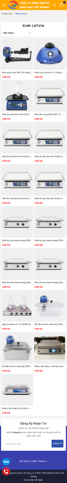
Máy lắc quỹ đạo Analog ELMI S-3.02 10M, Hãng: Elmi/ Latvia (17, 240)
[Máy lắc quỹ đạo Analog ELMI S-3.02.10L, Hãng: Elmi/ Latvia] (49, 222)
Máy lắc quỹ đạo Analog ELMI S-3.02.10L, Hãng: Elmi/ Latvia (50, 240)
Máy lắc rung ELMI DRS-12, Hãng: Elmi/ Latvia (50, 114)
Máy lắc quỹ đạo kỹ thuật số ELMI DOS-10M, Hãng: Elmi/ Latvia (17, 156)
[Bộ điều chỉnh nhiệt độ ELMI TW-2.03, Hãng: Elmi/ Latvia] (49, 305)
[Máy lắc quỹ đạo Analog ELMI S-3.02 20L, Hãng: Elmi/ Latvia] (49, 264)
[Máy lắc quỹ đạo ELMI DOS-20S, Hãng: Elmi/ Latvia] (17, 95)
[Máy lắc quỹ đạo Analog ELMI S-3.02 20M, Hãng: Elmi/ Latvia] (17, 264)
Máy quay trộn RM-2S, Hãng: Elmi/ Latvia (17, 72)
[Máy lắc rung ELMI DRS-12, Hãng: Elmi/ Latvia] (49, 95)
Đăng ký (57, 443)
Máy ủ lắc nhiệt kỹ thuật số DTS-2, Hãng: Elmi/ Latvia (17, 408)
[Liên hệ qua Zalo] (6, 462)
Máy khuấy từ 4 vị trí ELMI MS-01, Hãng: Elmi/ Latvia (17, 324)
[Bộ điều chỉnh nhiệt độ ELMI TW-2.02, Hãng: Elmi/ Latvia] (17, 347)
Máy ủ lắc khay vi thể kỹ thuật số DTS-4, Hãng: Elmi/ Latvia (50, 366)
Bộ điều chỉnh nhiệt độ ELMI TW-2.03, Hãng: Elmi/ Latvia (50, 324)
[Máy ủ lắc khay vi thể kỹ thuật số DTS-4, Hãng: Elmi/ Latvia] (49, 347)
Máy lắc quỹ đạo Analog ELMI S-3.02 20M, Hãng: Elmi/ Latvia (17, 282)
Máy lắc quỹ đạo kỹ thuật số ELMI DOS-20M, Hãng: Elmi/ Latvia (50, 156)
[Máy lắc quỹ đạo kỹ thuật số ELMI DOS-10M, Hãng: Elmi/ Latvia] (17, 137)
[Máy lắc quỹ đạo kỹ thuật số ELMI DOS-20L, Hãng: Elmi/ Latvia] (17, 180)
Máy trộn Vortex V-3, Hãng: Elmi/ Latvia (50, 72)
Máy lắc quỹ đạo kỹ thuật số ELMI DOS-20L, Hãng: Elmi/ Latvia (17, 198)
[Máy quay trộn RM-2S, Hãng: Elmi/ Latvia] (17, 54)
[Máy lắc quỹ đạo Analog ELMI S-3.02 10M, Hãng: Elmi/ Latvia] (17, 222)
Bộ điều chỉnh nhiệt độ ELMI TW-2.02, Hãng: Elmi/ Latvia (17, 366)
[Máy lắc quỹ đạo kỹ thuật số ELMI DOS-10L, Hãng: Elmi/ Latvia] (49, 180)
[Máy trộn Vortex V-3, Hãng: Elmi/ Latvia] (49, 54)
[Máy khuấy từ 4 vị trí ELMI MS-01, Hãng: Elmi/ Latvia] (17, 305)
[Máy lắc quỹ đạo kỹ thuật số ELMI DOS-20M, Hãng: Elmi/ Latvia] (49, 137)
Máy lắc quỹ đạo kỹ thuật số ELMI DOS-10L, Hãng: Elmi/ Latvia (50, 198)
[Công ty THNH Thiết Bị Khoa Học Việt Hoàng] (29, 5)
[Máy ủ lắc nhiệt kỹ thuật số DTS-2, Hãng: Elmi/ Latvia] (17, 389)
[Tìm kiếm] (54, 5)
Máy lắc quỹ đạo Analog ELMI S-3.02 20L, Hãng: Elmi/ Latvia (50, 282)
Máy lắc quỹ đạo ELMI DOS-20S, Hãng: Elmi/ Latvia (17, 114)
